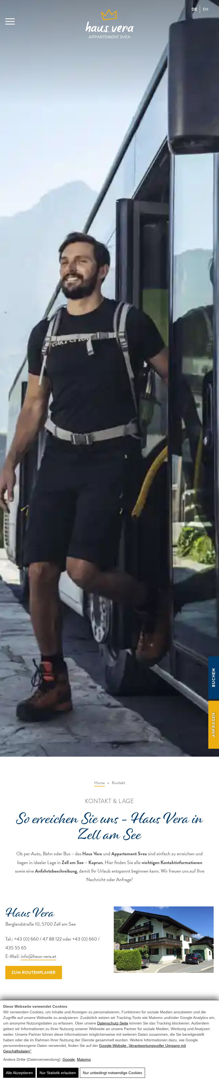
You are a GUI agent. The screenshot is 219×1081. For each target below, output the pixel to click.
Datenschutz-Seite (112, 1023)
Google (68, 1059)
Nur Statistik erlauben (58, 1073)
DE (194, 9)
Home (99, 783)
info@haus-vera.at (38, 956)
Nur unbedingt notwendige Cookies (112, 1073)
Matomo (84, 1059)
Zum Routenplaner (33, 972)
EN (205, 9)
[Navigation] (10, 18)
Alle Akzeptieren (19, 1073)
